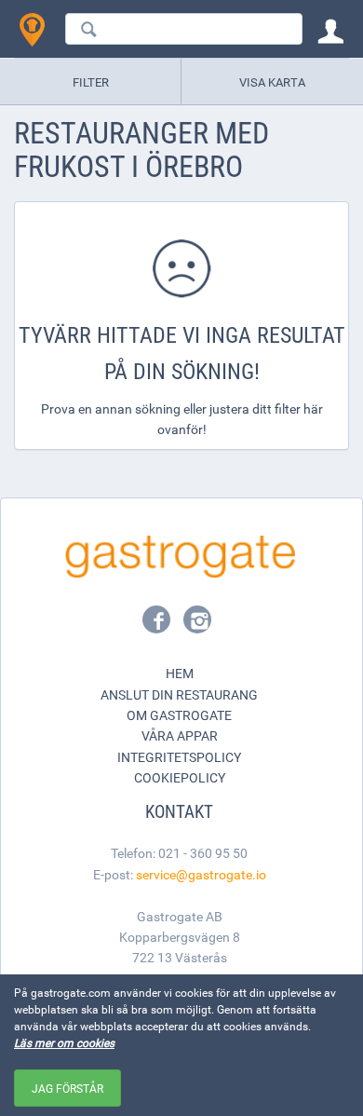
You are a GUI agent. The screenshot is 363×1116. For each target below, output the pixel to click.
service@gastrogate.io (201, 874)
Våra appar (179, 735)
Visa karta (272, 82)
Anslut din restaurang (179, 694)
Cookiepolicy (179, 777)
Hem (180, 673)
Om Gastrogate (179, 715)
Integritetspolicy (179, 757)
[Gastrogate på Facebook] (158, 625)
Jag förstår (67, 1088)
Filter (91, 82)
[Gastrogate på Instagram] (197, 625)
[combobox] (183, 29)
